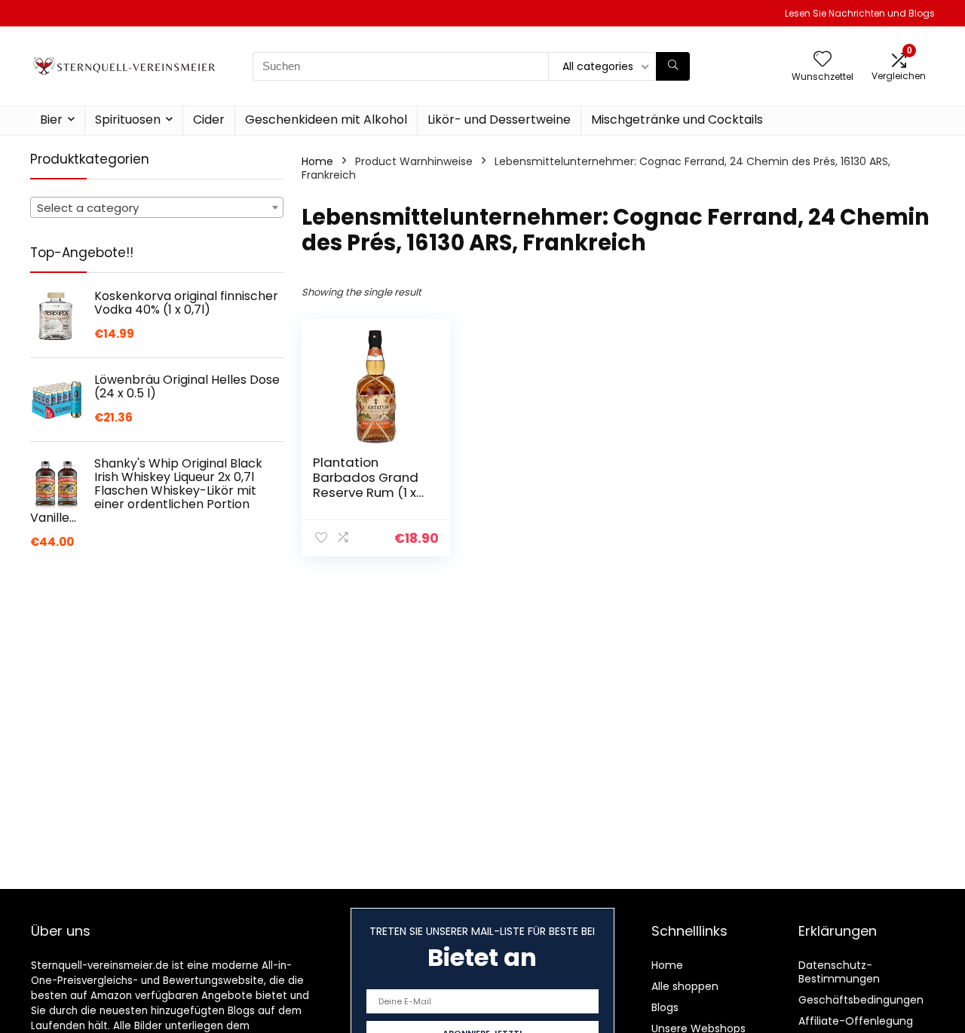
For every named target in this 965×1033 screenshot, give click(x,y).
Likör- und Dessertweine (499, 119)
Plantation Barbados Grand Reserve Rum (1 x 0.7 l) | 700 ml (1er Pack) (367, 492)
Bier (51, 119)
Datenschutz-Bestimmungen (839, 972)
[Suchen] (673, 66)
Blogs (665, 1007)
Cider (209, 119)
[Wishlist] (822, 60)
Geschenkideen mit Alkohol (326, 119)
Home (317, 161)
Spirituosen (128, 119)
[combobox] (156, 207)
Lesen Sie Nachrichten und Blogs (860, 13)
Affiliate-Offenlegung (855, 1020)
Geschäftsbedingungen (861, 999)
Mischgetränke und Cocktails (677, 119)
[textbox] (157, 208)
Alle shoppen (684, 986)
